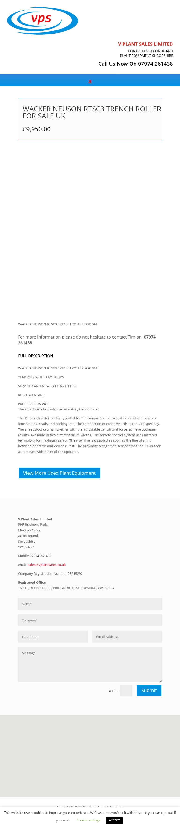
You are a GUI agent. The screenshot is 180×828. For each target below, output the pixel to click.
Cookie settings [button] (88, 820)
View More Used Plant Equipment (59, 473)
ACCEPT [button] (114, 820)
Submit (149, 690)
